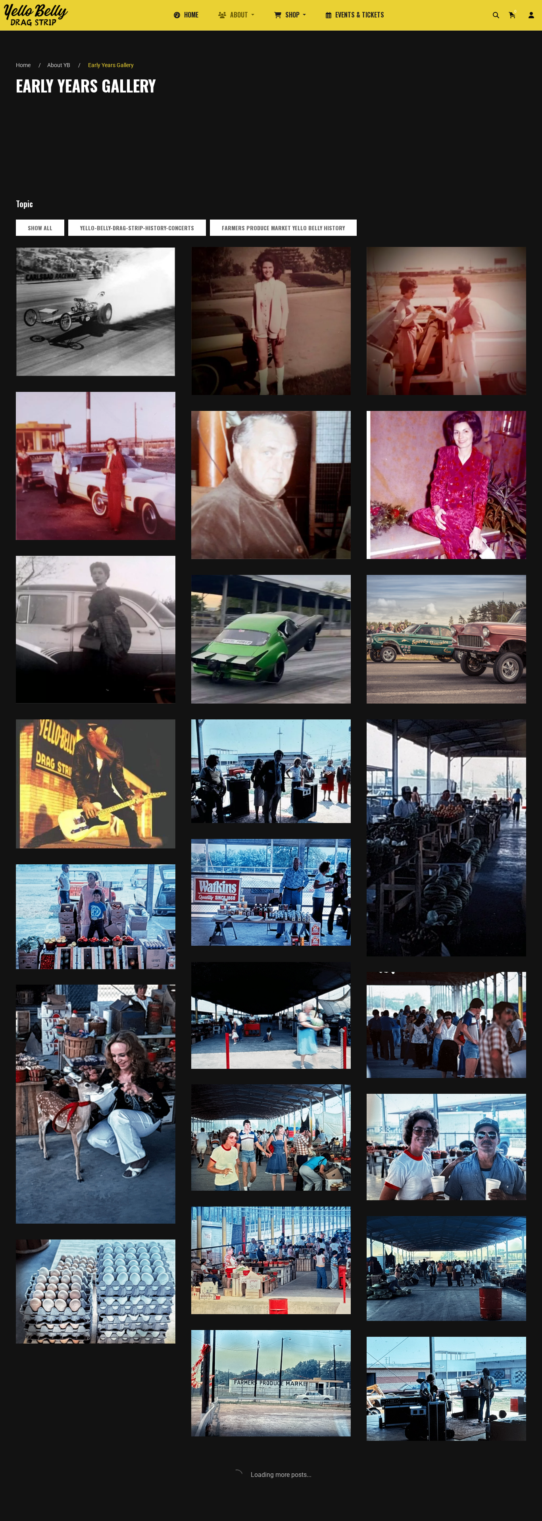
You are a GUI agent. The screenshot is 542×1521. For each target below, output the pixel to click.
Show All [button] (40, 228)
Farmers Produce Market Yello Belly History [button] (283, 228)
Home (23, 65)
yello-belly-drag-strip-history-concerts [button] (137, 228)
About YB (58, 65)
